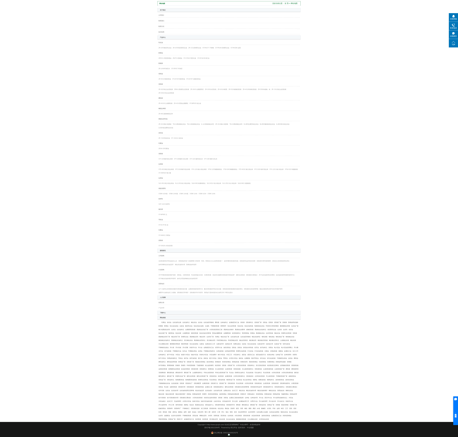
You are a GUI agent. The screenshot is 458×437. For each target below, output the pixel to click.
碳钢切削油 (292, 376)
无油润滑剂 (177, 401)
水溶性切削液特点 (239, 376)
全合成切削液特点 (247, 369)
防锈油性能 (235, 362)
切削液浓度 (275, 383)
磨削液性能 (170, 372)
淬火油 (200, 347)
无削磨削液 (162, 372)
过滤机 (207, 326)
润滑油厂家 (270, 405)
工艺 (286, 408)
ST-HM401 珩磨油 (164, 235)
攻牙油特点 (263, 347)
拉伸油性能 (220, 351)
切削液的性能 (199, 387)
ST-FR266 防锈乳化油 (222, 48)
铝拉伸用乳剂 (242, 412)
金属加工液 (208, 387)
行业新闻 (161, 270)
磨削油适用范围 (172, 362)
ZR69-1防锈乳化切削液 (181, 89)
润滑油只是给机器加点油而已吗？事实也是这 (218, 292)
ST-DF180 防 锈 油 (203, 58)
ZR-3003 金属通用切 (197, 89)
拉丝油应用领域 (209, 322)
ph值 (258, 408)
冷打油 (161, 351)
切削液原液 (231, 383)
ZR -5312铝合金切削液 (279, 89)
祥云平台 (234, 428)
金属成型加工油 (234, 322)
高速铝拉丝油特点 (260, 329)
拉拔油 (182, 326)
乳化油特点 (258, 372)
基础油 (227, 408)
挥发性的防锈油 (213, 394)
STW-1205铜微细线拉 (215, 169)
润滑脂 (278, 405)
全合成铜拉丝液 (164, 344)
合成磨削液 (186, 333)
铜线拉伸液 (162, 108)
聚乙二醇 (207, 412)
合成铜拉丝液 (284, 340)
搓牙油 (186, 358)
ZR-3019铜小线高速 (165, 124)
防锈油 (161, 53)
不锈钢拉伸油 (192, 351)
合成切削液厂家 (279, 369)
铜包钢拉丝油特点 (164, 340)
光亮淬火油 (218, 347)
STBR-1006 (194, 194)
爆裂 (250, 408)
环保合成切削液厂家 (221, 372)
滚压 (235, 412)
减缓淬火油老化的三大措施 (167, 292)
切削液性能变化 (285, 383)
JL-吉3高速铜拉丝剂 (207, 124)
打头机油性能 (259, 351)
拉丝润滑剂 (251, 412)
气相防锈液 (200, 365)
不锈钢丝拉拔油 (164, 347)
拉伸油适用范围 (230, 351)
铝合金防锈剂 (209, 365)
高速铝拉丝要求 (240, 329)
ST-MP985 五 (163, 214)
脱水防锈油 (210, 362)
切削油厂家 (162, 380)
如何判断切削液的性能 (231, 261)
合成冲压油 (217, 401)
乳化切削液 (266, 372)
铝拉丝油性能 (249, 326)
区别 (160, 412)
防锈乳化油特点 (240, 372)
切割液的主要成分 (185, 398)
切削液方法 (214, 383)
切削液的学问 (230, 405)
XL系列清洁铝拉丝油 (282, 124)
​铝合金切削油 (247, 380)
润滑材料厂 (177, 408)
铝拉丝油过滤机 (199, 326)
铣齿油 (241, 358)
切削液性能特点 (279, 387)
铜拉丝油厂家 (225, 337)
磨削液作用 (179, 372)
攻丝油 (161, 133)
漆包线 (165, 412)
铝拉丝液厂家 (163, 333)
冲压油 (177, 355)
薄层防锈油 (245, 333)
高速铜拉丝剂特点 (199, 340)
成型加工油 (251, 355)
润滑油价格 (262, 405)
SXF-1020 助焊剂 (164, 204)
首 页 (286, 3)
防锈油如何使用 (191, 264)
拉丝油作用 (174, 390)
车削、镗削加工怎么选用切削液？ (212, 261)
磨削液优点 (245, 405)
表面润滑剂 (162, 188)
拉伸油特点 (224, 322)
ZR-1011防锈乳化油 (194, 48)
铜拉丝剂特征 (243, 340)
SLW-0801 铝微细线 (244, 183)
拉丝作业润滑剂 (176, 415)
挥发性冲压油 (203, 355)
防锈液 (161, 63)
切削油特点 (170, 380)
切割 (290, 408)
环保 (274, 408)
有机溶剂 (200, 412)
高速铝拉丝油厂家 (202, 329)
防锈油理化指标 (293, 322)
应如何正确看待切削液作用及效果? (224, 275)
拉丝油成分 (208, 390)
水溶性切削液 (276, 372)
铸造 (282, 408)
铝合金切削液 (232, 326)
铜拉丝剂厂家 (175, 337)
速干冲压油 (170, 355)
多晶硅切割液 (185, 369)
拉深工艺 (170, 401)
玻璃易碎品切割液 (174, 369)
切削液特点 (249, 322)
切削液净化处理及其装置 (247, 261)
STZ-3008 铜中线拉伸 (261, 169)
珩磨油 (161, 143)
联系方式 (161, 26)
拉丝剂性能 (269, 333)
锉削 (231, 412)
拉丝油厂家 (294, 326)
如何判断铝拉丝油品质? (166, 264)
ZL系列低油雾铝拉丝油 (166, 128)
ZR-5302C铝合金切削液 (166, 93)
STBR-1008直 (173, 194)
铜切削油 (171, 333)
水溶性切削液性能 (287, 372)
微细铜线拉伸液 (285, 326)
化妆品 (194, 412)
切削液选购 (237, 369)
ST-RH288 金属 (236, 48)
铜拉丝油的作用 (180, 264)
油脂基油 (167, 415)
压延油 (220, 358)
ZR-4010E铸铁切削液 (250, 89)
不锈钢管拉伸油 (282, 358)
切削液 (161, 84)
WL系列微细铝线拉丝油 (267, 124)
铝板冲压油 (194, 355)
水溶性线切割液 (241, 365)
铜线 (245, 408)
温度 (189, 412)
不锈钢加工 (186, 408)
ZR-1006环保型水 (164, 68)
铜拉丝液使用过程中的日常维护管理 (271, 289)
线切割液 (218, 365)
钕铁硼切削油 (179, 380)
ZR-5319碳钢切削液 (235, 89)
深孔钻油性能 (271, 358)
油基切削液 (173, 387)
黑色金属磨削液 (217, 333)
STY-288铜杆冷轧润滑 (181, 159)
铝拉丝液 (178, 333)
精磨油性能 (262, 380)
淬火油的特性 (163, 405)
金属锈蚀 (247, 358)
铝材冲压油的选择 (206, 401)
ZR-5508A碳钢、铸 (264, 89)
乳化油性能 (249, 372)
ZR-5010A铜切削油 (165, 79)
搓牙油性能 (193, 358)
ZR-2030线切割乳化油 (180, 48)
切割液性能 (294, 365)
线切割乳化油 (272, 329)
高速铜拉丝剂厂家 (164, 337)
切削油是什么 (209, 405)
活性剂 (214, 412)
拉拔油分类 (269, 344)
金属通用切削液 (190, 329)
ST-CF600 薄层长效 (189, 58)
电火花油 (277, 347)
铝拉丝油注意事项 (205, 333)
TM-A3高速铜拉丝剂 (235, 124)
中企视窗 (250, 428)
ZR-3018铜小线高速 (221, 124)
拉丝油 (200, 322)
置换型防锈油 (253, 362)
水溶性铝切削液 (260, 376)
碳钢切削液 (249, 329)
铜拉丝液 (293, 340)
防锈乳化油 (184, 337)
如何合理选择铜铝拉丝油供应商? (187, 278)
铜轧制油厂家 (280, 337)
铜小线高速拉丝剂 (164, 329)
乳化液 (166, 387)
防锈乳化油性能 (241, 351)
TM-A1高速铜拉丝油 (193, 124)
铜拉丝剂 (202, 337)
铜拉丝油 (194, 322)
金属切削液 (228, 376)
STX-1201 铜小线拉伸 (276, 169)
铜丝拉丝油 (284, 412)
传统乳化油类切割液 (210, 398)
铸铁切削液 (194, 333)
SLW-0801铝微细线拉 (199, 183)
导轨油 (161, 219)
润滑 (241, 408)
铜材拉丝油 (289, 390)
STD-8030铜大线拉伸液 (166, 169)
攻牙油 (256, 347)
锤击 (227, 412)
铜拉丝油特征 (256, 337)
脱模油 (280, 351)
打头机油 (250, 351)
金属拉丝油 (227, 390)
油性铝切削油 (289, 380)
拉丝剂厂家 (210, 337)
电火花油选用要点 (287, 347)
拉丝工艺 (235, 390)
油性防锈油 (222, 394)
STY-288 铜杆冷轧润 (210, 159)
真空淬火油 (268, 398)
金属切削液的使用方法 (195, 289)
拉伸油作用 (254, 398)
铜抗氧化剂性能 (263, 340)
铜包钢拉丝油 (290, 337)
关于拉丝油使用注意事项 (267, 275)
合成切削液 (228, 369)
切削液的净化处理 (256, 387)
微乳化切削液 (240, 275)
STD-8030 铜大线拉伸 (246, 169)
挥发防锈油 (259, 394)
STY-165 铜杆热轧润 (196, 159)
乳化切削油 (213, 380)
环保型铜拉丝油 (222, 340)
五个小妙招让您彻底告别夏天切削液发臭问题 (173, 289)
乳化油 (161, 42)
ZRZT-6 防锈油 (177, 58)
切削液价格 (212, 408)
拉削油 (290, 358)
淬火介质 (171, 405)
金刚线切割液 (163, 369)
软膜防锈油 (270, 362)
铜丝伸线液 (184, 344)
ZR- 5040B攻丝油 (164, 138)
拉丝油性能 (174, 383)
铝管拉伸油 (270, 355)
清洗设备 (195, 415)
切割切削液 (246, 415)
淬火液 (172, 347)
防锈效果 (218, 362)
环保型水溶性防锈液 (272, 326)
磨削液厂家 (187, 372)
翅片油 (200, 358)
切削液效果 (190, 387)
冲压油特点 (236, 355)
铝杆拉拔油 (286, 344)
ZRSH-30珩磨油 (164, 148)
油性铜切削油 (279, 380)
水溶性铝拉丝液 (264, 419)
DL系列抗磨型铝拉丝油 (251, 124)
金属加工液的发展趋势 (236, 398)
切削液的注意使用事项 (251, 289)
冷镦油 (266, 351)
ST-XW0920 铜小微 (165, 173)
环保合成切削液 (209, 372)
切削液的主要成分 (252, 275)
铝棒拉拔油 (237, 344)
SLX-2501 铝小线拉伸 (229, 183)
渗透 (185, 412)
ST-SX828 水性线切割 (166, 246)
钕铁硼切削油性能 (191, 380)
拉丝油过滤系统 (274, 412)
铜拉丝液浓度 (170, 394)
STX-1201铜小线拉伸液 (199, 169)
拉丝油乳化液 (177, 322)
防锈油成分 (251, 394)
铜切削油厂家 (230, 380)
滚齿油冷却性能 (248, 347)
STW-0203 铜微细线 (291, 169)
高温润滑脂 (284, 405)
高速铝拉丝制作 (229, 329)
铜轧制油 (271, 337)
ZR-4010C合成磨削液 (165, 103)
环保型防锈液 (191, 365)
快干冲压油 (162, 358)
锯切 (237, 408)
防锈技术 (243, 394)
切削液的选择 (195, 408)
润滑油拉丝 (280, 390)
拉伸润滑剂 (287, 355)
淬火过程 (235, 401)
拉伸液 (161, 164)
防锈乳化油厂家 (180, 376)
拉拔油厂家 (277, 344)
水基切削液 (207, 275)
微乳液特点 (162, 376)
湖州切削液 (179, 405)
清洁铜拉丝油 (188, 340)
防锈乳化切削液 (286, 333)
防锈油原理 (293, 394)
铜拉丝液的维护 (180, 394)
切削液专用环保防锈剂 (264, 261)
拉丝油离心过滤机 (262, 412)
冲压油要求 (212, 355)
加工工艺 (295, 351)
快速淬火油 (193, 347)
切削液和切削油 (220, 405)
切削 (294, 408)
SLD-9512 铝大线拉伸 (214, 183)
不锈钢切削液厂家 (281, 376)
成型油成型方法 (261, 355)
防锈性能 (211, 369)
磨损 (254, 408)
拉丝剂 (285, 329)
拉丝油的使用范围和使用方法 (285, 275)
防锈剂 (183, 365)
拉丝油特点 (186, 322)
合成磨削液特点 (197, 372)
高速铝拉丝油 (199, 405)
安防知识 (161, 284)
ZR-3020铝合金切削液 (166, 89)
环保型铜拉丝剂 (233, 340)
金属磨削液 (227, 333)
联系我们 (161, 21)
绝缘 (169, 412)
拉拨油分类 (228, 344)
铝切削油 (239, 380)
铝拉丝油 (240, 326)
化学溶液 (161, 390)
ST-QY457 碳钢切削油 (193, 79)
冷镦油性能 (273, 351)
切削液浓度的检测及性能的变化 (233, 289)
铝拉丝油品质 (199, 390)
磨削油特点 (162, 362)
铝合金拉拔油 (174, 326)
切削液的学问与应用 (196, 292)
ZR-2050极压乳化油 (165, 48)
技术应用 (161, 32)
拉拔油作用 (261, 344)
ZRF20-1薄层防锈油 (165, 58)
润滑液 (161, 154)
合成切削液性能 (268, 369)
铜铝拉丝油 (272, 390)
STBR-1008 (211, 194)
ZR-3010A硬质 (222, 89)
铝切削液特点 (236, 333)
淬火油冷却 (272, 401)
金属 (278, 408)
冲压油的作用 (226, 401)
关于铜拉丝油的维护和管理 (167, 278)
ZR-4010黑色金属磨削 (181, 103)
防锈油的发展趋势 (233, 394)
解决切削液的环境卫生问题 (212, 289)
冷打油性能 (167, 351)
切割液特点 (251, 365)
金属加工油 (287, 351)
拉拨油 (202, 344)
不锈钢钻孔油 (177, 351)
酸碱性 (263, 408)
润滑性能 (216, 415)
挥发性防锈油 (226, 362)
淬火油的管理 (263, 401)
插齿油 (206, 358)
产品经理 (161, 308)
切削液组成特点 (218, 387)
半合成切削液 (270, 376)
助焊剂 (161, 199)
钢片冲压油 (221, 355)
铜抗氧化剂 (252, 340)
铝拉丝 (192, 405)
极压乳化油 (188, 326)
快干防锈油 (162, 365)
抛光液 (161, 209)
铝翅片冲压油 (185, 355)
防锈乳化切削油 (203, 380)
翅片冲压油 (212, 358)
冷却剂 (210, 415)
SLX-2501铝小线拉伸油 (182, 183)
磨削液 (161, 98)
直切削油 (223, 415)
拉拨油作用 (220, 344)
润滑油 (270, 347)
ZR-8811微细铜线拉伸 (166, 114)
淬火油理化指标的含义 (280, 398)
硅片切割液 (162, 398)
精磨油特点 (270, 380)
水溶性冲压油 (233, 358)
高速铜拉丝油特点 (177, 340)
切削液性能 (258, 369)
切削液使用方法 (268, 387)
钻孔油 (184, 351)
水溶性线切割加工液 (215, 329)
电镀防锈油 (285, 394)
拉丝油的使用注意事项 (187, 390)
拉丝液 (279, 329)
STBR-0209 (203, 194)
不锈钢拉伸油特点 (209, 351)
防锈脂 (161, 326)
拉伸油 (161, 178)
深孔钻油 (263, 358)
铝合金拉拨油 (194, 344)
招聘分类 (161, 302)
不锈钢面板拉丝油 (164, 383)
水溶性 (269, 408)
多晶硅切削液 (256, 415)
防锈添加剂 (244, 362)
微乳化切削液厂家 (202, 376)
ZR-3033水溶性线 (210, 89)
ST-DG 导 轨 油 (163, 225)
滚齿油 (239, 347)
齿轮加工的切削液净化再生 (280, 261)
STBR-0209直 (163, 194)
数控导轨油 (255, 358)
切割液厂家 (277, 322)
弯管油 (225, 358)
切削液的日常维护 (182, 292)
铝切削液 (221, 376)
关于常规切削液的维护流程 (167, 275)
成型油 (244, 355)
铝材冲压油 (196, 401)
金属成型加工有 (189, 419)
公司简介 (161, 15)
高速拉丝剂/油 (163, 119)
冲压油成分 (162, 401)
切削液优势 (194, 369)
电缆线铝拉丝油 (259, 326)
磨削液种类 (295, 369)
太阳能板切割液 (285, 365)
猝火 (222, 412)
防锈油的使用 (196, 394)
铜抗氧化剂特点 (274, 340)
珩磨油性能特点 (172, 358)
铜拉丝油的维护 (262, 390)
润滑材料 (170, 408)
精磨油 (255, 380)
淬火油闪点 (280, 401)
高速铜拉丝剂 (194, 337)
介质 (218, 412)
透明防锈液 (170, 365)
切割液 (161, 240)
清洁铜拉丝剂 (211, 340)
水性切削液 (238, 415)
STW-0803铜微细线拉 (230, 169)
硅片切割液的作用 (172, 398)
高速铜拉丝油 (260, 333)
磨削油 (296, 358)
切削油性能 (221, 380)
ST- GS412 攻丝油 (177, 138)
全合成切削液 (219, 369)
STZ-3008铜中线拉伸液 (182, 169)
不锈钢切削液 (215, 326)
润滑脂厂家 (293, 405)
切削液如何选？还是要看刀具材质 (189, 261)
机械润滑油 (162, 408)
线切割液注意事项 (273, 365)
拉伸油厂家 (279, 355)
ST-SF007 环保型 (176, 68)
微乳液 (296, 372)
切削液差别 (249, 376)
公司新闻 (161, 256)
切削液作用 (181, 387)
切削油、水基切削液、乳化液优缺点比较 (190, 275)
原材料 (232, 408)
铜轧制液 (264, 337)
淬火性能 (178, 347)
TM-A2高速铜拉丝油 (179, 124)
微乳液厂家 (170, 376)
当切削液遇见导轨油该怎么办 (168, 261)
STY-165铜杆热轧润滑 (166, 159)
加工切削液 (204, 408)
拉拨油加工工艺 (210, 344)
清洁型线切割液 (261, 365)
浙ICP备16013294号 (212, 428)
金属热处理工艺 (244, 401)
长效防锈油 (262, 362)
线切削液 (205, 419)
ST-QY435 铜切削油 (178, 79)
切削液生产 (189, 383)
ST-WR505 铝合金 (195, 103)
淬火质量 (185, 347)
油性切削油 (227, 347)
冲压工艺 (229, 355)
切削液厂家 (258, 322)
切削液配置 (197, 383)
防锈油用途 (276, 394)
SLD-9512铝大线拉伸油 (166, 183)
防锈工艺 (180, 419)
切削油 (161, 74)
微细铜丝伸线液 (175, 344)
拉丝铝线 (230, 415)
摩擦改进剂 (203, 415)
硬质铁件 (223, 326)
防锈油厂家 (181, 362)
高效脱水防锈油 (200, 362)
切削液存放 (213, 376)
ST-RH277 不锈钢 (208, 48)
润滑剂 (295, 355)
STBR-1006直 (183, 194)
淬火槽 (296, 347)
